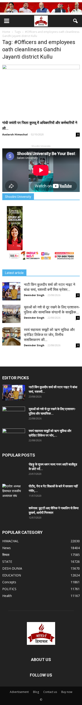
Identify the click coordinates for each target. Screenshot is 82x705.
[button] (75, 21)
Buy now (66, 692)
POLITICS (9, 589)
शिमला (5, 555)
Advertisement (19, 692)
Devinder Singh (34, 295)
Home (6, 32)
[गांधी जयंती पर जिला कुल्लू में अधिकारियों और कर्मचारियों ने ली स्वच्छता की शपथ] (41, 91)
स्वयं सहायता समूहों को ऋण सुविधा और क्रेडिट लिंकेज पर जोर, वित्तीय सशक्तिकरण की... (49, 335)
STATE (7, 561)
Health (7, 596)
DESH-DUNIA (12, 568)
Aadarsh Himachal (15, 134)
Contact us (50, 692)
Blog (36, 692)
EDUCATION (11, 575)
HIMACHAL (10, 541)
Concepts (9, 582)
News (6, 548)
